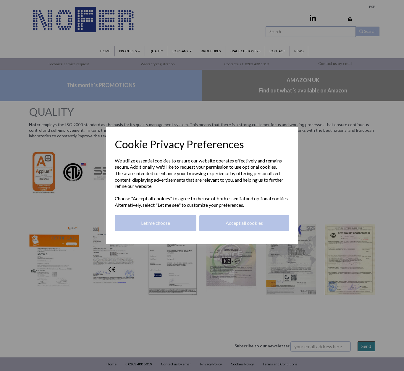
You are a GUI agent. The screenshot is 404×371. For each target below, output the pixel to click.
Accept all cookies (244, 223)
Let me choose (155, 223)
